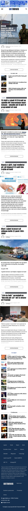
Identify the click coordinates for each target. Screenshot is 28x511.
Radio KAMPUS (18, 458)
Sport (15, 449)
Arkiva (5, 494)
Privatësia (19, 490)
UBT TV (5, 462)
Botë (23, 445)
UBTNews (8, 173)
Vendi (11, 445)
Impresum (19, 483)
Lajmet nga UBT (7, 458)
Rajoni (17, 445)
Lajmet (5, 445)
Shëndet (5, 453)
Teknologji (21, 453)
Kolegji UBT (13, 462)
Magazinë (13, 453)
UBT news (8, 47)
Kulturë (22, 449)
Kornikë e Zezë (7, 449)
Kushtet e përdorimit (8, 490)
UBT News (8, 303)
